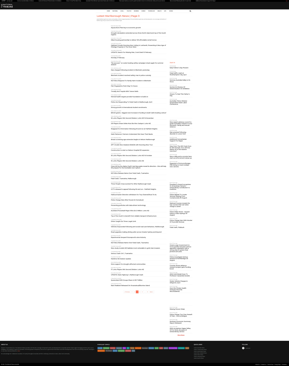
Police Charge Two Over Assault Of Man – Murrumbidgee (181, 315)
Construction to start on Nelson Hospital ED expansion (130, 150)
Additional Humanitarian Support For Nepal (192, 1)
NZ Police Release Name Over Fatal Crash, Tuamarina (130, 173)
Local (122, 11)
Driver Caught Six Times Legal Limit (123, 221)
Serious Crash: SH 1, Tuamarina (121, 253)
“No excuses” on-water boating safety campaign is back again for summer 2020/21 (137, 64)
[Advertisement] (260, 5)
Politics (129, 11)
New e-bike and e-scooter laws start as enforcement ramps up (181, 157)
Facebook (247, 348)
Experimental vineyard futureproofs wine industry (128, 237)
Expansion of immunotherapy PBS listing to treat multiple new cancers (180, 165)
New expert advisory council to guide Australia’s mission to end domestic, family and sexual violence (129, 1)
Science (143, 11)
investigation (121, 350)
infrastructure (101, 350)
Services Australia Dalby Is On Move (12, 1)
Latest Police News (198, 354)
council (156, 348)
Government (106, 348)
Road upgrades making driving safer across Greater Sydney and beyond (136, 232)
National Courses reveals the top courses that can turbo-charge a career (180, 204)
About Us (257, 364)
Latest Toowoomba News (200, 349)
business (115, 350)
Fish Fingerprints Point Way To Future (124, 86)
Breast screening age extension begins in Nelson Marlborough (133, 139)
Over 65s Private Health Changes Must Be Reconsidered (178, 289)
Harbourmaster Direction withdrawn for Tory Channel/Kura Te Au (134, 194)
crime (133, 350)
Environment (181, 348)
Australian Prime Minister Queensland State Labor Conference (87, 1)
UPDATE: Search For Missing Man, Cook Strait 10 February (131, 52)
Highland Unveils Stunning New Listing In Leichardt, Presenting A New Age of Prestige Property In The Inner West (138, 46)
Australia (100, 348)
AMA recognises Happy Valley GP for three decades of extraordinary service (180, 330)
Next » (151, 292)
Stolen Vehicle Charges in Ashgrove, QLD (179, 282)
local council (138, 348)
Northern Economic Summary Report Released (180, 322)
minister (166, 348)
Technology (151, 11)
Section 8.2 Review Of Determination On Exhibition (36, 1)
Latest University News (199, 356)
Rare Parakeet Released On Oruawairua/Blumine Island (130, 285)
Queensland (145, 348)
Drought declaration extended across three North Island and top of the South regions (138, 34)
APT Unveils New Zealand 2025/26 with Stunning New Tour (132, 145)
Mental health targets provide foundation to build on (129, 97)
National (115, 11)
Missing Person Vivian (177, 309)
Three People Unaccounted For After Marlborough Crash (131, 184)
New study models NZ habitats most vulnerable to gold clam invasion (135, 248)
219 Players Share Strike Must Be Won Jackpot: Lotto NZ (131, 123)
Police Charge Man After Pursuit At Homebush (127, 200)
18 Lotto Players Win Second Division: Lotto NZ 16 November (132, 118)
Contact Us (263, 364)
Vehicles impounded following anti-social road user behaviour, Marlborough (137, 227)
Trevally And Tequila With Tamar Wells (124, 91)
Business (136, 11)
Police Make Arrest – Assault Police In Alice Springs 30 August (180, 213)
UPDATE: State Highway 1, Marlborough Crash (127, 275)
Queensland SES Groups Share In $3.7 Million (126, 280)
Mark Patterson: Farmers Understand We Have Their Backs (132, 134)
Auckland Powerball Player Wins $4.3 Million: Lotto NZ (130, 211)
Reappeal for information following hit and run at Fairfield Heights (134, 129)
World (171, 11)
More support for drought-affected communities (128, 264)
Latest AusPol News (199, 358)
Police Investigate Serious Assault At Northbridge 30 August (179, 258)
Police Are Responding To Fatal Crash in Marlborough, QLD (131, 102)
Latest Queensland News (200, 351)
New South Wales (173, 348)
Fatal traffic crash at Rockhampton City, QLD (178, 74)
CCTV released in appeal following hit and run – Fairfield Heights (133, 189)
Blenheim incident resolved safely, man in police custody (131, 75)
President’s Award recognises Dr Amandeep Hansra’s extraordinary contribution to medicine (180, 187)
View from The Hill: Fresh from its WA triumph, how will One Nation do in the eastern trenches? (180, 148)
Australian (112, 348)
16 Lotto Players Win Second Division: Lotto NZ (127, 161)
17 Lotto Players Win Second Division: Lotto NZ (127, 269)
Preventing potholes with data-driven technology (128, 205)
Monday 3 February (117, 58)
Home (108, 11)
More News (181, 335)
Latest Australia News (199, 347)
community (119, 348)
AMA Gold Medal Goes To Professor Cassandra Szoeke (180, 275)
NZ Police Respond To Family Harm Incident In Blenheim (131, 81)
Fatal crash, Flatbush (177, 227)
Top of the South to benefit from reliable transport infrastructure (133, 216)
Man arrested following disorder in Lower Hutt (167, 1)
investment (128, 350)
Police (124, 348)
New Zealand (109, 350)
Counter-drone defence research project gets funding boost (180, 267)
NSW (128, 348)
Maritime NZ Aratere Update (121, 259)
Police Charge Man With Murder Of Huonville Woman (181, 221)
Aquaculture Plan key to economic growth (126, 28)
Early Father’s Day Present (179, 68)
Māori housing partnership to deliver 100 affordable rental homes (134, 40)
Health (159, 11)
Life (165, 11)
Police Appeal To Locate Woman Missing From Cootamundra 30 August (178, 196)
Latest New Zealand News (200, 353)
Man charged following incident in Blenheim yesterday (130, 70)
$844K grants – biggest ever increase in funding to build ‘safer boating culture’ (138, 113)
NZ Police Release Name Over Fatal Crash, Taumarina (130, 243)
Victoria (132, 348)
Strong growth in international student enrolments (129, 107)
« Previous (127, 292)
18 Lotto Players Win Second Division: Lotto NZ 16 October (131, 155)
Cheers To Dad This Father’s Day (60, 1)
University (151, 348)
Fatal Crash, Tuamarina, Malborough (123, 178)
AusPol (161, 348)
